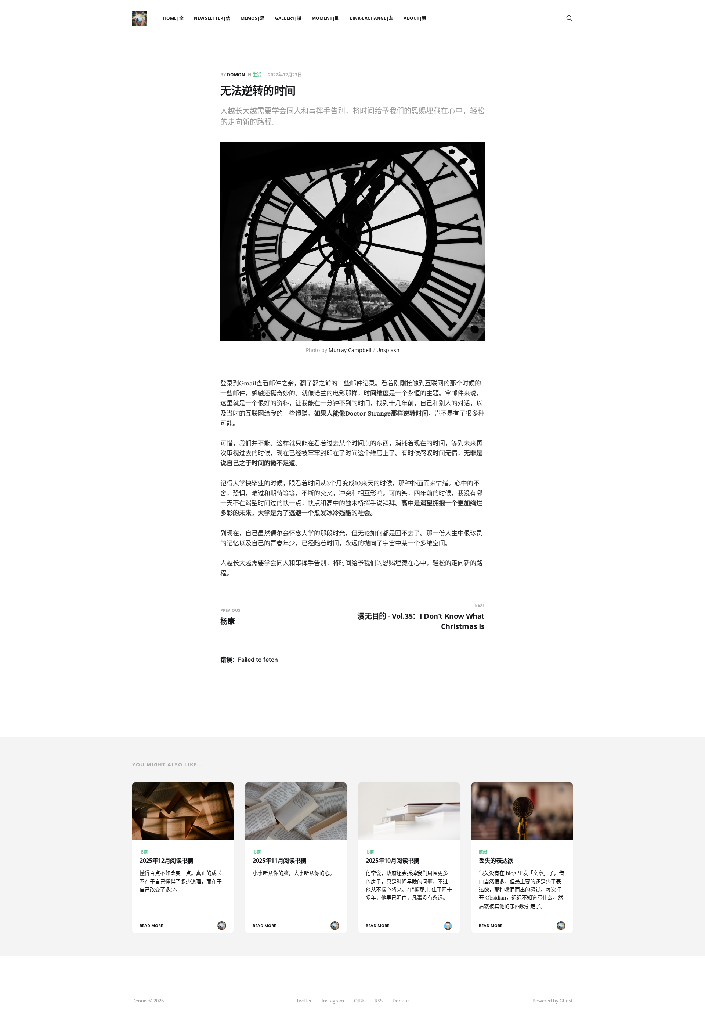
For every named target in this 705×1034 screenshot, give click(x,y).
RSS (379, 1000)
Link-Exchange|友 (372, 18)
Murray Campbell (350, 350)
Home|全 (173, 18)
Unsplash (388, 350)
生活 (257, 75)
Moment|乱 (325, 18)
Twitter (304, 1000)
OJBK (359, 1000)
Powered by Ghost (552, 1000)
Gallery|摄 (288, 18)
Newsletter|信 (212, 18)
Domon (236, 75)
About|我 (415, 18)
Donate (401, 1000)
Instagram (333, 1000)
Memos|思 (252, 18)
